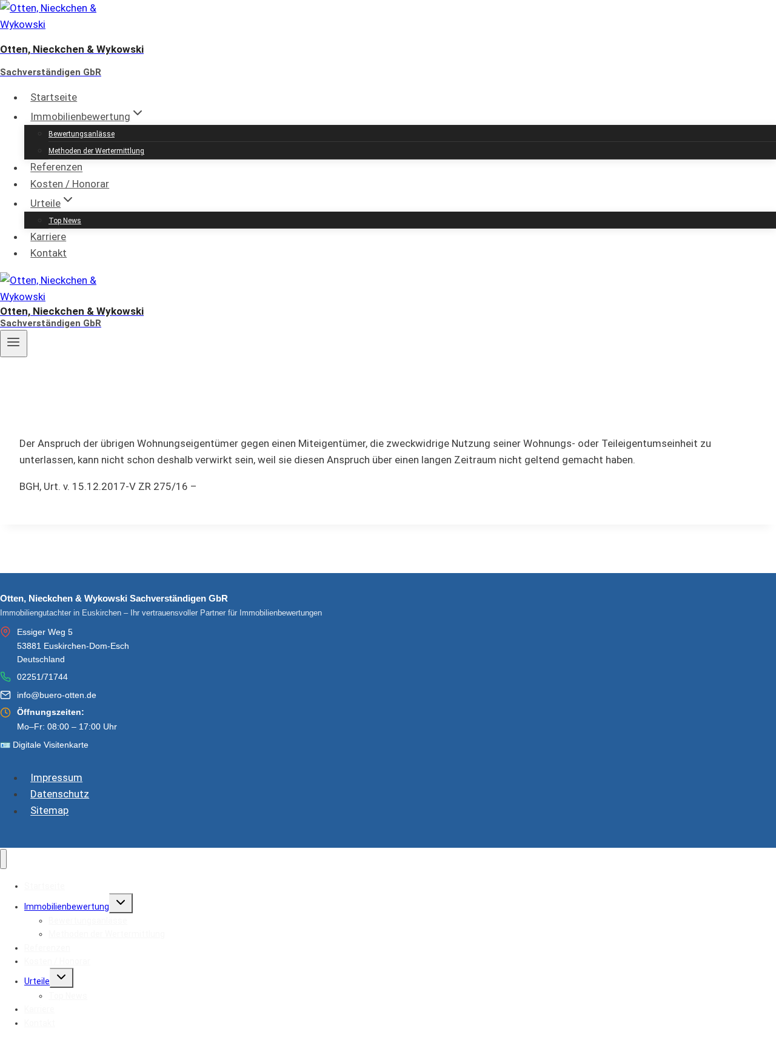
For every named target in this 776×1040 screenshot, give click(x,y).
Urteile (37, 981)
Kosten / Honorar (69, 184)
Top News (64, 220)
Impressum (56, 777)
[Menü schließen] (3, 859)
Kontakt (48, 253)
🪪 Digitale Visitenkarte (44, 745)
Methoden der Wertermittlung (96, 151)
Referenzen (56, 167)
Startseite (53, 97)
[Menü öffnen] (13, 343)
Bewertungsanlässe (81, 134)
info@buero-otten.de (56, 695)
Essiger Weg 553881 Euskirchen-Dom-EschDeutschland (73, 645)
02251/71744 (42, 677)
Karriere (48, 236)
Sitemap (49, 811)
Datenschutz (59, 794)
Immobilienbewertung (66, 906)
